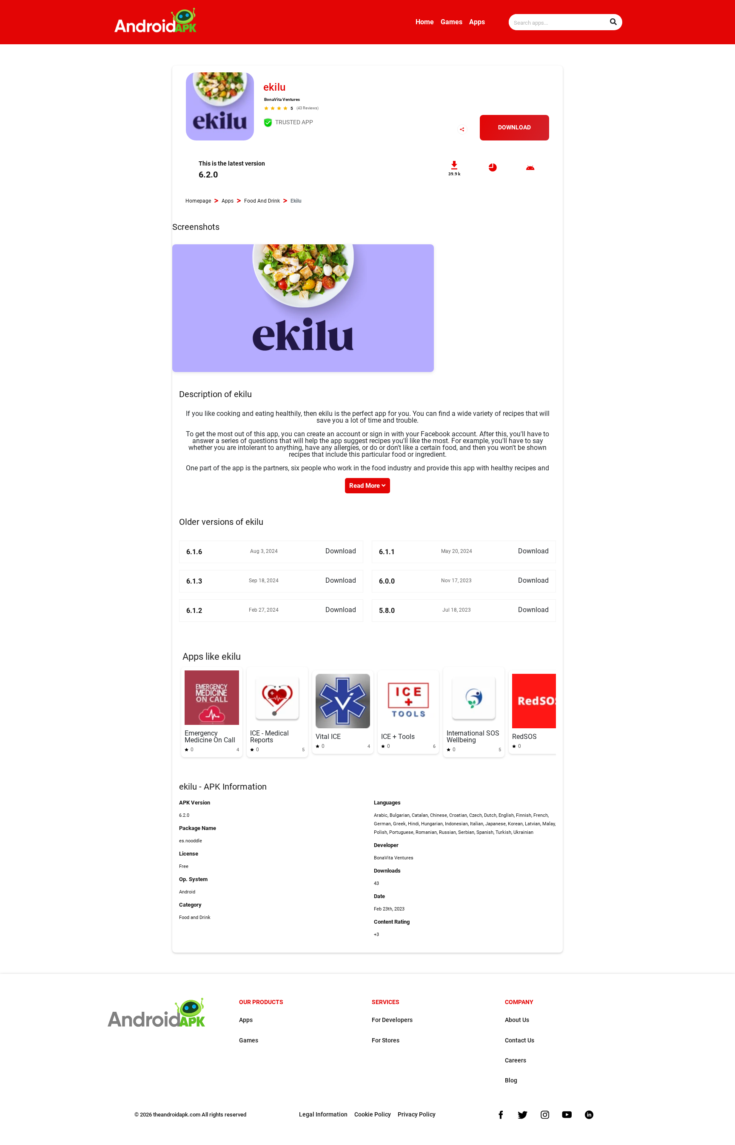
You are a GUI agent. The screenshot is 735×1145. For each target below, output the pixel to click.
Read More (365, 485)
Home (425, 22)
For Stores (385, 1040)
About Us (517, 1020)
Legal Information (323, 1114)
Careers (515, 1060)
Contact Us (519, 1040)
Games (451, 22)
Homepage (198, 201)
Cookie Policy (372, 1114)
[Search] (613, 22)
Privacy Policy (417, 1114)
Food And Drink (262, 201)
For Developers (392, 1020)
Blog (511, 1080)
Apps (477, 22)
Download (514, 127)
